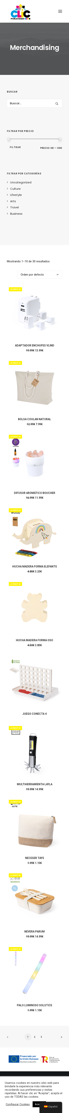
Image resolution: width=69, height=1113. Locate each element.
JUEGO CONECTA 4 (34, 713)
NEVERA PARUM (34, 931)
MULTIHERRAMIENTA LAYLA (34, 784)
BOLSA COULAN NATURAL (34, 419)
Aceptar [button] (39, 1104)
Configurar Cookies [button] (18, 1104)
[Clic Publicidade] (20, 11)
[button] (57, 103)
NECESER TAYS (34, 858)
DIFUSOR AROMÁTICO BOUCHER (34, 492)
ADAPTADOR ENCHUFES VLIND (34, 345)
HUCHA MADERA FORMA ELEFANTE (34, 566)
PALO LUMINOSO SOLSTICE (34, 1005)
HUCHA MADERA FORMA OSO (34, 640)
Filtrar (15, 147)
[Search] (34, 103)
